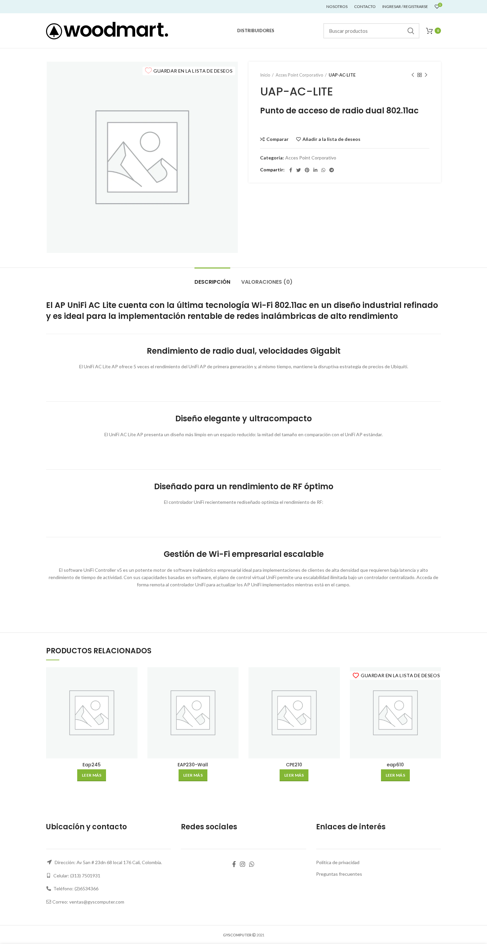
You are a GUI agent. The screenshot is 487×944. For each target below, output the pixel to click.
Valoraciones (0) (267, 282)
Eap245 (91, 764)
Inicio (265, 75)
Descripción (212, 282)
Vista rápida (132, 692)
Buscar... (410, 30)
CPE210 (294, 764)
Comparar (277, 139)
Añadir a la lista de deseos (331, 139)
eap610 (395, 764)
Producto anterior (412, 75)
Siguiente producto (426, 75)
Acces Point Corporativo (299, 75)
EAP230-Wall (193, 764)
